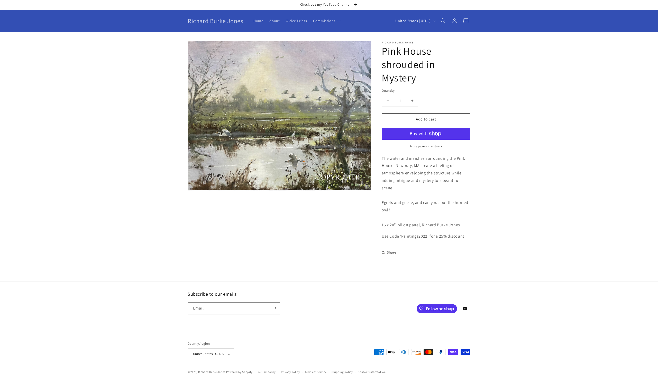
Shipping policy (342, 372)
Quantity (388, 90)
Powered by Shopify (239, 372)
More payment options (426, 146)
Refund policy (267, 372)
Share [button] (391, 252)
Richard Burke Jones (211, 372)
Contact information (372, 372)
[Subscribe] (274, 308)
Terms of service (315, 372)
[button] (326, 20)
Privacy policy (290, 372)
